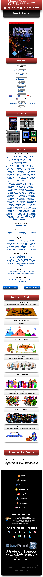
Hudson (19, 183)
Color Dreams (13, 174)
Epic (33, 177)
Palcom (29, 198)
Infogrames (15, 184)
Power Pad (28, 262)
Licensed (32, 232)
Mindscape (13, 195)
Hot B (11, 183)
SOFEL (28, 205)
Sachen (11, 204)
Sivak (32, 204)
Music (13, 245)
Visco (14, 219)
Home (22, 475)
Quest (22, 201)
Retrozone (14, 202)
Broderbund (29, 168)
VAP (33, 216)
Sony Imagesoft (17, 207)
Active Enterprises (26, 157)
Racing (18, 247)
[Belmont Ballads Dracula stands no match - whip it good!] (21, 318)
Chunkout (14, 172)
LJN (22, 190)
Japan (31, 279)
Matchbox (30, 190)
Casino (27, 242)
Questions (23, 489)
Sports (22, 249)
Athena (33, 166)
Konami (14, 189)
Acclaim (11, 157)
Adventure (17, 242)
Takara (26, 208)
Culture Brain (28, 174)
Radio (23, 480)
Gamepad (21, 87)
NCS (8, 196)
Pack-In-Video (17, 198)
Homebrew (21, 232)
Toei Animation (22, 211)
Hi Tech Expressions (18, 181)
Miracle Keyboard (27, 260)
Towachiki (20, 214)
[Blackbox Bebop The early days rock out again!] (21, 424)
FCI (16, 178)
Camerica (12, 171)
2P (24, 271)
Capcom (21, 171)
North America (21, 281)
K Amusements (28, 186)
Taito (18, 208)
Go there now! (21, 559)
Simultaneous (28, 273)
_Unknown (19, 91)
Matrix (13, 192)
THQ (33, 210)
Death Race (10, 287)
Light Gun (12, 260)
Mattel (21, 192)
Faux (10, 178)
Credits (23, 503)
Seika (18, 204)
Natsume (30, 195)
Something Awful (15, 103)
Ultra (27, 216)
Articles (23, 484)
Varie (11, 217)
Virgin (31, 217)
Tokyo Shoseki (14, 213)
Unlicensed (21, 79)
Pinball (28, 245)
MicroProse (13, 193)
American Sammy (21, 162)
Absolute (28, 156)
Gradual (16, 180)
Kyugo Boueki (25, 189)
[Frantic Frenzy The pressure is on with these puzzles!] (21, 389)
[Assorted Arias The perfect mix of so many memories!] (21, 407)
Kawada (11, 187)
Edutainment (13, 243)
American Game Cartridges (21, 160)
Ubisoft (19, 216)
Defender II (32, 287)
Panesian (12, 199)
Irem (31, 184)
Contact (23, 498)
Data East (13, 175)
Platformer (14, 246)
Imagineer (29, 183)
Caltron (32, 169)
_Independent (16, 156)
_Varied (22, 240)
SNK (22, 205)
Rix (22, 202)
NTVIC (25, 196)
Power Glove (15, 262)
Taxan (33, 208)
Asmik (25, 166)
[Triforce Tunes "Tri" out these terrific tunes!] (21, 354)
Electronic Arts (15, 177)
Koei (32, 187)
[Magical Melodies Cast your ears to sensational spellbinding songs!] (21, 337)
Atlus (10, 168)
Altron (27, 159)
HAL (23, 180)
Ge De (31, 178)
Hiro (32, 181)
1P (26, 91)
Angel (29, 165)
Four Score (16, 259)
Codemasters (26, 172)
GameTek (23, 178)
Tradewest (31, 214)
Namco (22, 195)
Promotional (15, 233)
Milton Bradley (27, 193)
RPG (25, 247)
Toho (33, 211)
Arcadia (9, 166)
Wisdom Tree (25, 219)
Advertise (23, 507)
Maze (33, 243)
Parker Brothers (26, 199)
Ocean (32, 196)
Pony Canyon (12, 201)
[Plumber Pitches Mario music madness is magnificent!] (21, 372)
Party (20, 245)
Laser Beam (13, 190)
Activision (17, 159)
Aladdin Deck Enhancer (21, 257)
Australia (13, 279)
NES (21, 75)
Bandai (19, 168)
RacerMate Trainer (25, 263)
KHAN (26, 187)
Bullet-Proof (13, 169)
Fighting (25, 243)
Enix (27, 177)
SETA (25, 204)
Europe (23, 279)
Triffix (10, 216)
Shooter (32, 247)
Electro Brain (27, 175)
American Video (21, 70)
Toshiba (9, 214)
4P (33, 271)
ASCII (18, 166)
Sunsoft (9, 208)
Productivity (27, 246)
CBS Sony (31, 171)
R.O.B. (11, 263)
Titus (9, 211)
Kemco (19, 187)
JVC (18, 186)
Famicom (18, 225)
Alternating (14, 273)
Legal (23, 493)
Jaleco (11, 186)
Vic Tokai (20, 217)
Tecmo (19, 210)
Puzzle (10, 247)
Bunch (24, 169)
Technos (11, 210)
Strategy (32, 249)
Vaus (21, 265)
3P (29, 271)
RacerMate (31, 201)
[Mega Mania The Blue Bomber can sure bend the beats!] (21, 442)
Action (21, 83)
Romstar (29, 202)
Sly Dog (15, 205)
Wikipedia (30, 103)
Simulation (12, 249)
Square (30, 207)
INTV (24, 184)
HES (28, 180)
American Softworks (21, 163)
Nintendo (16, 196)
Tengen (27, 210)
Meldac (30, 192)
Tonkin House (29, 213)
